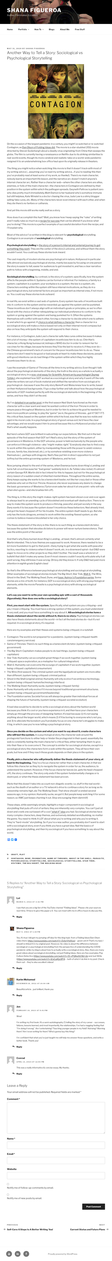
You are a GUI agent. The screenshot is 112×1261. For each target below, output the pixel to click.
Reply (19, 917)
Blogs (51, 29)
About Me (64, 29)
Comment (13, 1099)
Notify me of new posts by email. (24, 1198)
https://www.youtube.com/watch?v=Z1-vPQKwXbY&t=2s (61, 956)
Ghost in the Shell (80, 858)
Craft (14, 854)
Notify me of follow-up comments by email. (30, 1187)
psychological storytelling (28, 861)
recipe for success (50, 220)
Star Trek (89, 861)
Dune (28, 858)
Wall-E (87, 574)
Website (11, 1169)
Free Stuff (80, 29)
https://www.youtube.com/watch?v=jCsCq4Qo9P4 (41, 959)
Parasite (98, 858)
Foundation (39, 858)
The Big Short (31, 863)
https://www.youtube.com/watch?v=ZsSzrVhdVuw (51, 940)
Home (10, 29)
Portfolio (22, 29)
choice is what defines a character (56, 322)
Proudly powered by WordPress (62, 1254)
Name (11, 1138)
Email (11, 1154)
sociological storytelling (64, 861)
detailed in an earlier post (28, 402)
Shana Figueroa (34, 10)
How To (37, 29)
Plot (22, 854)
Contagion (17, 858)
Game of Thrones (57, 858)
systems (16, 863)
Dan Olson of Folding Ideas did (38, 147)
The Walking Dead (51, 863)
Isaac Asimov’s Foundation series (76, 577)
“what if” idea (58, 811)
